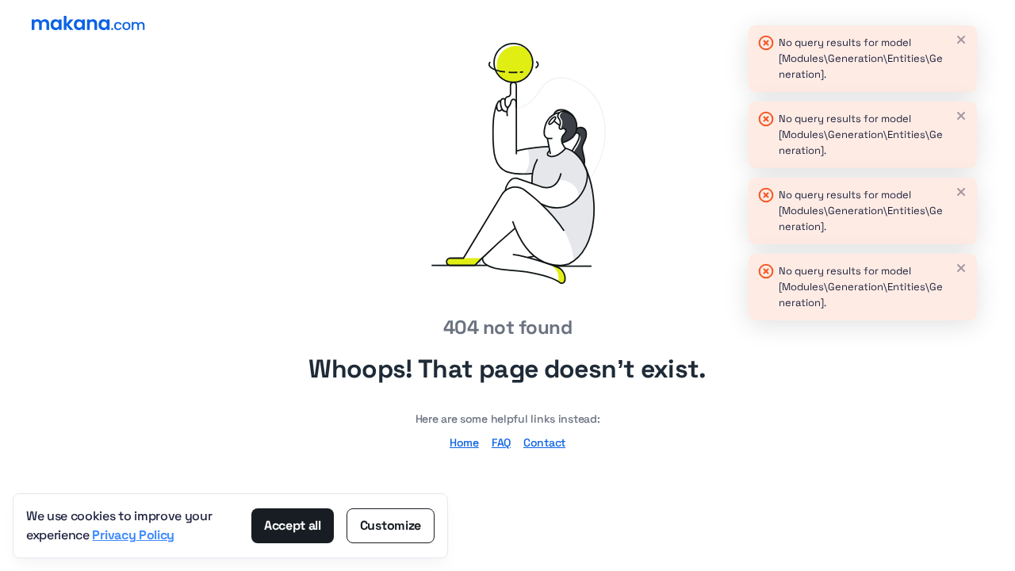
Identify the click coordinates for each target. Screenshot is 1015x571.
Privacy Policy (133, 535)
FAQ (501, 442)
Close (961, 39)
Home (464, 442)
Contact (544, 442)
